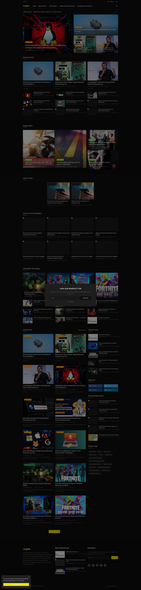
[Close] (94, 286)
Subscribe (85, 298)
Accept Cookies (16, 584)
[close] (29, 577)
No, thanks (70, 301)
